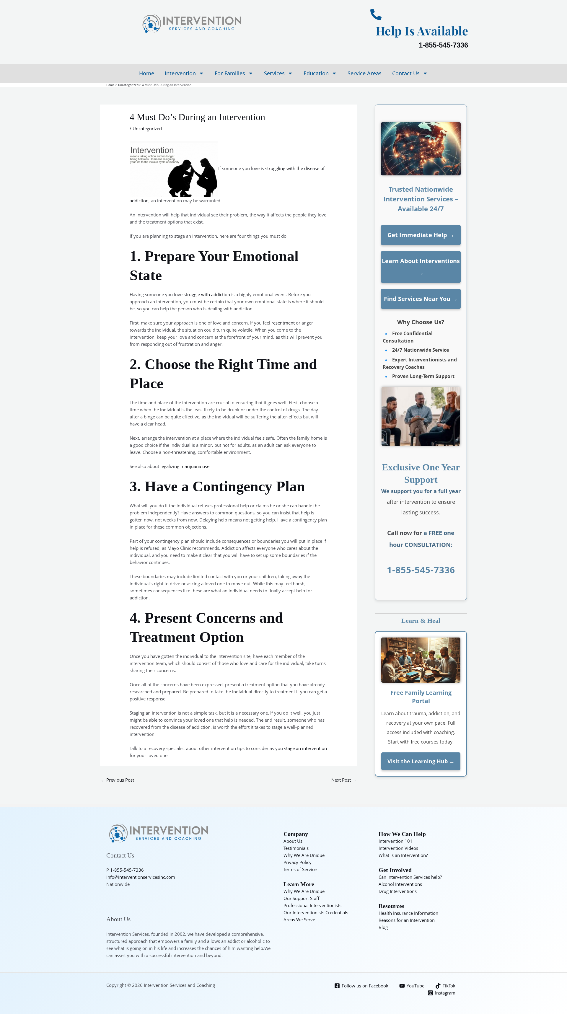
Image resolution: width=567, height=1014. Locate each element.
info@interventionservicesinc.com (140, 877)
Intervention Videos (398, 848)
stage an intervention (305, 748)
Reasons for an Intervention (407, 920)
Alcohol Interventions (400, 884)
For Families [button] (230, 73)
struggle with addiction (207, 294)
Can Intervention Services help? (410, 877)
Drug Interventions (398, 891)
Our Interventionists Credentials (316, 912)
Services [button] (274, 73)
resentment (283, 323)
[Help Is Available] (376, 14)
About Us (293, 841)
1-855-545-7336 (443, 45)
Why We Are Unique (304, 855)
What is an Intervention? (403, 855)
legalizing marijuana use (184, 466)
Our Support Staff (301, 898)
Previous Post (117, 780)
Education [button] (316, 73)
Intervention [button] (180, 73)
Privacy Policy (298, 862)
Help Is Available (422, 30)
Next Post (343, 780)
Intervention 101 (396, 841)
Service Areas (365, 73)
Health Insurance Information (408, 913)
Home (146, 73)
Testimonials (296, 848)
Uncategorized (147, 128)
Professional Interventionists (312, 905)
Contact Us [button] (406, 73)
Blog (383, 927)
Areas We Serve (299, 919)
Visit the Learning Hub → (420, 761)
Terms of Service (300, 869)
